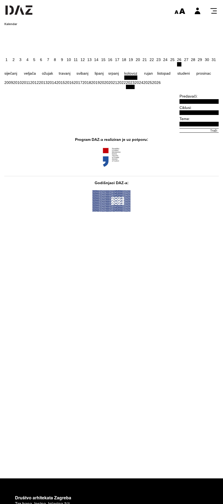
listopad (164, 73)
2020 (104, 82)
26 (179, 59)
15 (103, 59)
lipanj (99, 73)
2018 (86, 82)
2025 (147, 82)
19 (131, 59)
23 (158, 59)
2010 (17, 82)
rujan (148, 73)
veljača (30, 73)
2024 (139, 82)
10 (69, 59)
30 (207, 59)
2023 (130, 82)
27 (186, 59)
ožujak (47, 73)
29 (200, 59)
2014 (52, 82)
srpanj (113, 73)
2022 (121, 82)
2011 (26, 82)
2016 (69, 82)
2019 (95, 82)
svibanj (82, 73)
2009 (8, 82)
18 (124, 59)
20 (138, 59)
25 (172, 59)
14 (96, 59)
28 (193, 59)
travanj (64, 73)
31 (214, 59)
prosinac (203, 73)
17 (117, 59)
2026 (156, 82)
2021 (113, 82)
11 (76, 59)
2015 (60, 82)
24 (165, 59)
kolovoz (130, 73)
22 (152, 59)
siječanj (10, 73)
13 (89, 59)
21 (145, 59)
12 (82, 59)
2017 (78, 82)
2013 (43, 82)
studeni (183, 73)
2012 (34, 82)
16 (110, 59)
